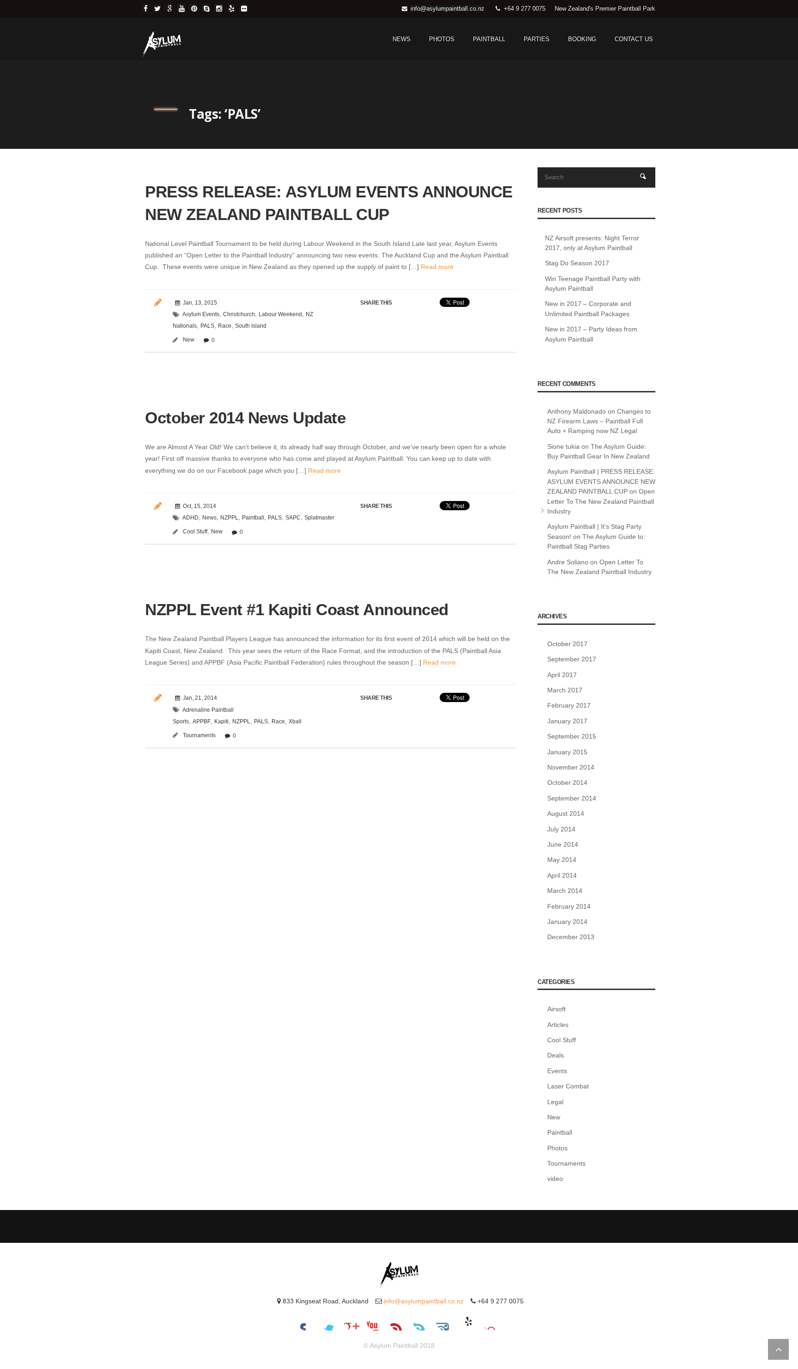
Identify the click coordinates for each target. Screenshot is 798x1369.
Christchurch (239, 314)
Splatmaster (319, 517)
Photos (441, 39)
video (555, 1178)
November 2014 (570, 767)
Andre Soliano (567, 562)
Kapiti (221, 721)
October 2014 (567, 782)
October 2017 (567, 644)
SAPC (293, 517)
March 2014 (564, 890)
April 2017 (562, 674)
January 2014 (567, 921)
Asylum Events (200, 314)
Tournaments (199, 735)
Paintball (489, 39)
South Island (250, 326)
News (402, 39)
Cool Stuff (195, 531)
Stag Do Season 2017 (577, 263)
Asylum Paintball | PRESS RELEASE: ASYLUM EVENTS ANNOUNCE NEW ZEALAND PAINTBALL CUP (601, 481)
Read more (436, 266)
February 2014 (569, 906)
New (188, 339)
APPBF (202, 721)
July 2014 (561, 829)
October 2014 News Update (245, 418)
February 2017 (569, 705)
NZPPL (229, 517)
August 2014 (565, 813)
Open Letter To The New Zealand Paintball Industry (601, 501)
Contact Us (634, 39)
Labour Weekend (280, 314)
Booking (582, 39)
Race (224, 326)
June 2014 (562, 844)
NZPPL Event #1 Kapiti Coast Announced (296, 609)
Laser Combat (568, 1086)
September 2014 (571, 798)
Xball (295, 721)
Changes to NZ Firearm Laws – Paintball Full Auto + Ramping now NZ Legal (599, 421)
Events (557, 1071)
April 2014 (562, 875)
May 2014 (561, 859)
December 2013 (570, 937)
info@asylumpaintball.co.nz (447, 8)
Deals (555, 1055)
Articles (557, 1024)
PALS (207, 326)
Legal (555, 1102)
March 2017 (564, 690)
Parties (537, 39)
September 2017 (571, 659)
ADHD (190, 517)
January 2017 (567, 721)
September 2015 (571, 736)
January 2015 (567, 752)
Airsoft (556, 1009)
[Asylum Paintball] (162, 44)
